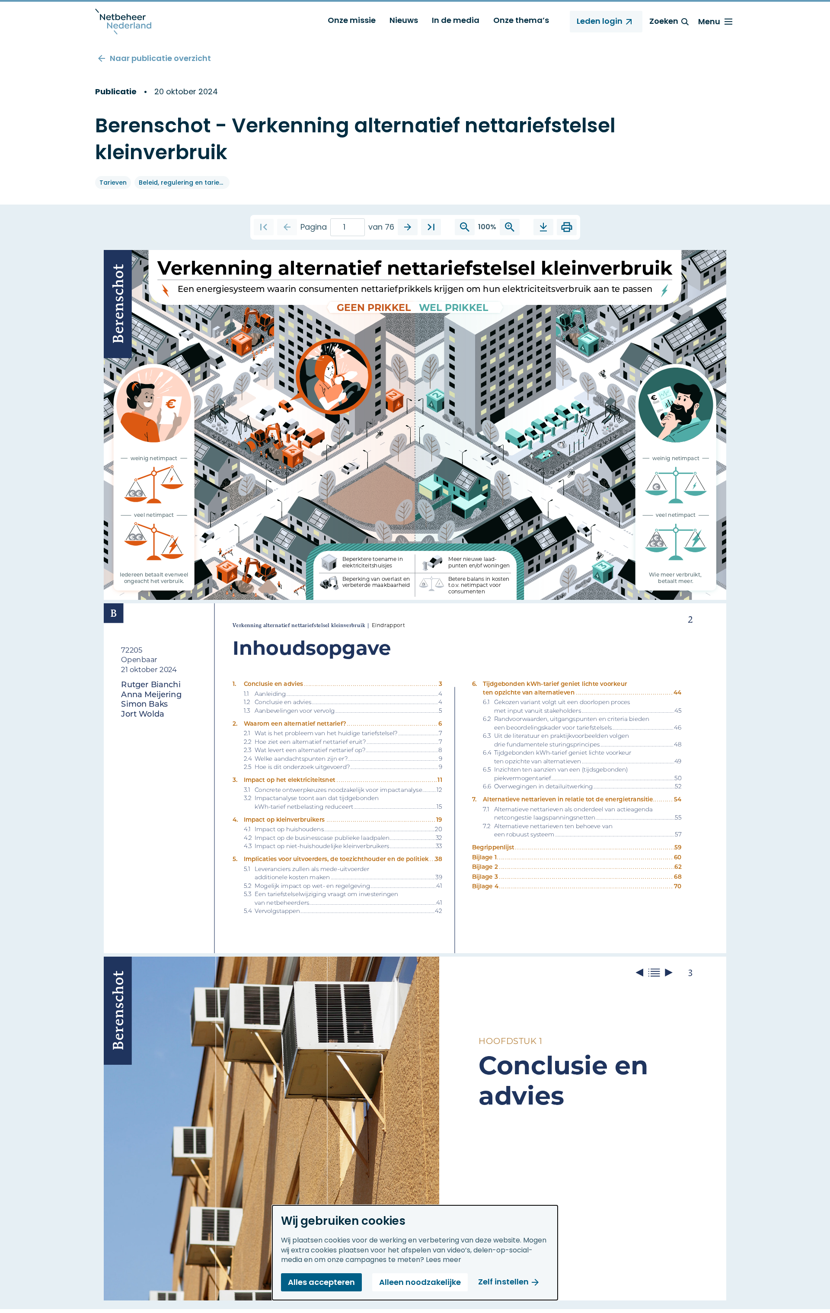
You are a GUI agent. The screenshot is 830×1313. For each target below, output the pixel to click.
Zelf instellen (503, 1281)
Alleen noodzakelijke (420, 1282)
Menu (709, 21)
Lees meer (443, 1260)
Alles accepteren (321, 1282)
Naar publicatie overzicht (160, 58)
